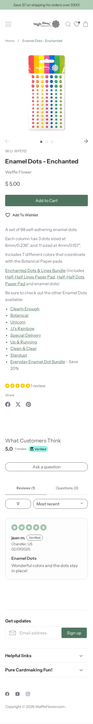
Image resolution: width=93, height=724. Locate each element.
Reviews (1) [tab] (26, 488)
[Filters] (18, 504)
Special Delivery (25, 335)
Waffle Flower (18, 172)
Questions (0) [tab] (67, 488)
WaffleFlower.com (50, 707)
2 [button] (46, 142)
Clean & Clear (23, 348)
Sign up (74, 632)
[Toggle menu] (8, 24)
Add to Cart (46, 200)
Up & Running (23, 342)
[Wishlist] (76, 25)
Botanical (19, 315)
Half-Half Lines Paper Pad (30, 276)
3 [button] (52, 142)
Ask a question (47, 466)
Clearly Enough (25, 308)
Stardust (18, 355)
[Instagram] (28, 694)
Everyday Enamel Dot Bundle (37, 361)
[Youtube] (17, 694)
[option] (46, 92)
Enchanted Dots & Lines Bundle (35, 270)
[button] (18, 385)
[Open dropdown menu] (81, 655)
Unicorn (18, 322)
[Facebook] (7, 694)
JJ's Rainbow (22, 328)
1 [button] (41, 142)
